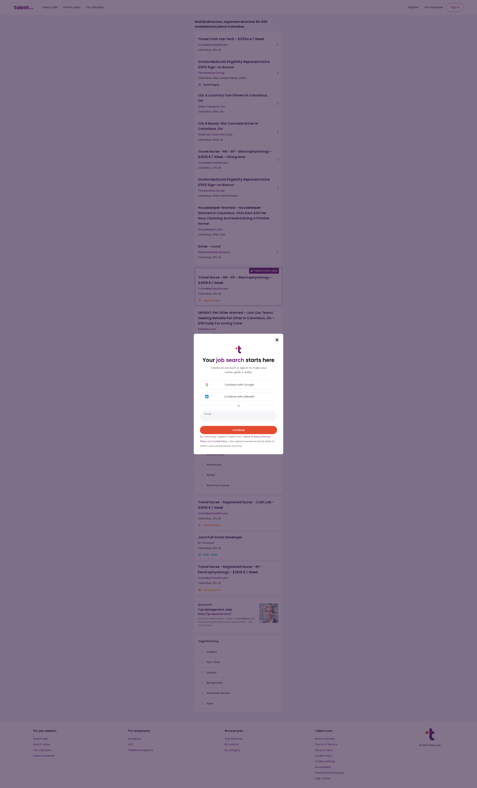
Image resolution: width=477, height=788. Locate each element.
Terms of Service (252, 436)
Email (208, 413)
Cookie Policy (219, 441)
